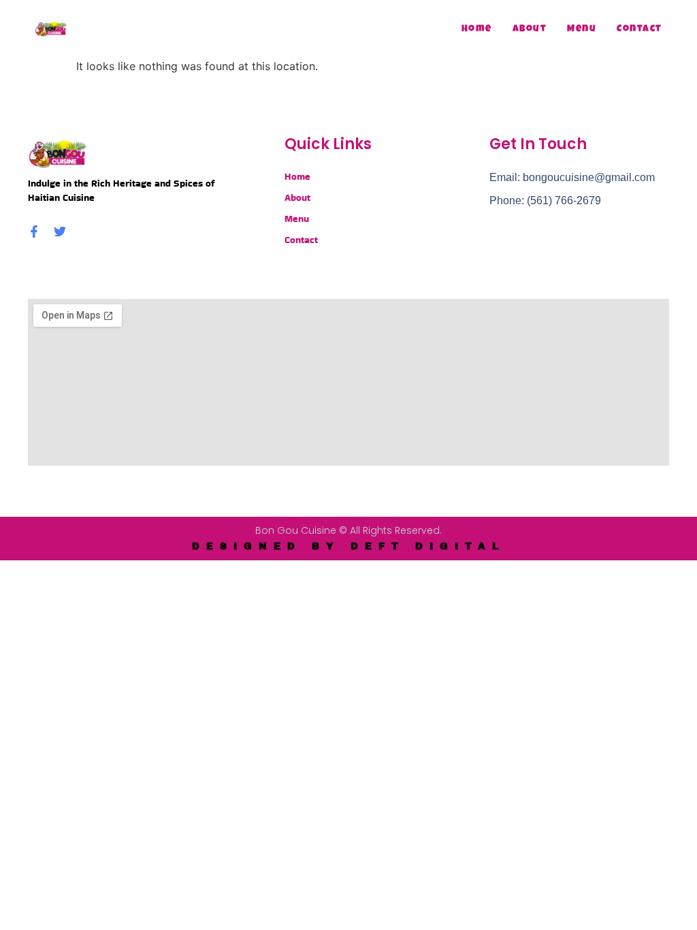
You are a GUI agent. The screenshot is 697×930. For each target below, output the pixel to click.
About (530, 29)
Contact (639, 29)
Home (476, 29)
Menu (581, 29)
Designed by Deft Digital (348, 546)
